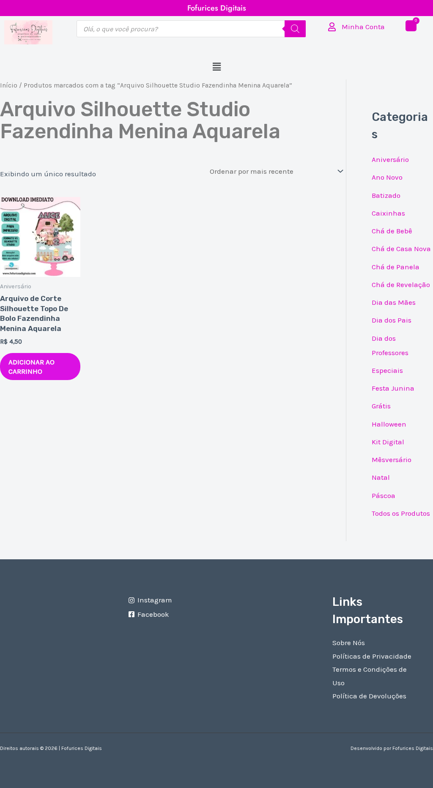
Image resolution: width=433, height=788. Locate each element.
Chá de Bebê (392, 231)
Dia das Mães (394, 302)
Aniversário (390, 159)
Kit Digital (388, 442)
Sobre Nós (348, 642)
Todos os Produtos (401, 513)
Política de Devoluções (369, 696)
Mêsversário (391, 459)
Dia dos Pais (391, 320)
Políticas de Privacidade (371, 656)
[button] (216, 67)
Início (8, 85)
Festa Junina (393, 388)
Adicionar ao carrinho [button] (31, 366)
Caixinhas (388, 213)
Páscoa (383, 495)
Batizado (386, 195)
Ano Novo (387, 177)
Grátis (381, 406)
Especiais (387, 370)
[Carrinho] (411, 25)
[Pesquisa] (295, 28)
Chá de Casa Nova (401, 248)
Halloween (389, 424)
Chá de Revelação (401, 284)
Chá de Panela (395, 267)
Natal (381, 477)
